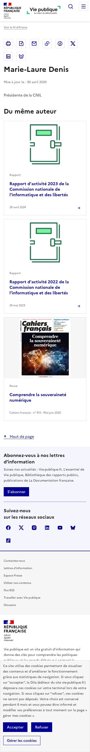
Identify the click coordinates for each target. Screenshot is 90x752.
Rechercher (70, 6)
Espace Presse (13, 576)
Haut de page (21, 436)
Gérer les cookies (22, 740)
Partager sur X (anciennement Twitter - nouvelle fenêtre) (73, 43)
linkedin (47, 527)
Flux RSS (9, 590)
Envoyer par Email (34, 43)
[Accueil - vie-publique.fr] (43, 11)
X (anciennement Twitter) (21, 527)
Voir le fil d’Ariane (15, 27)
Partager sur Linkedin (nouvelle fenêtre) (8, 56)
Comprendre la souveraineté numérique (37, 397)
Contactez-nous (14, 561)
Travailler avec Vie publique (22, 598)
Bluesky (73, 527)
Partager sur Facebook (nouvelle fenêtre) (60, 43)
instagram (34, 527)
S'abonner (16, 492)
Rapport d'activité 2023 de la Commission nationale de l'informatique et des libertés (39, 189)
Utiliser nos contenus (17, 583)
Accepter (15, 727)
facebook (8, 527)
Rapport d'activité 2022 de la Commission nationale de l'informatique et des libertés (39, 287)
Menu (83, 6)
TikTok (8, 540)
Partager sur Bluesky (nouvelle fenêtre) (21, 56)
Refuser (41, 727)
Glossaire (10, 605)
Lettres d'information (18, 568)
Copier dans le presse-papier (47, 43)
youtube (60, 527)
